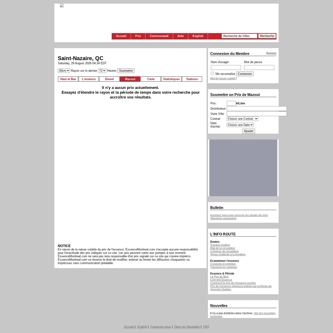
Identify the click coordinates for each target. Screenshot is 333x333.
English (198, 36)
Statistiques (171, 79)
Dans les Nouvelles (187, 326)
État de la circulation (222, 248)
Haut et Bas (68, 79)
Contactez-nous (160, 326)
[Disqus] (130, 173)
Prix (138, 36)
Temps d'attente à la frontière (228, 254)
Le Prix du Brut (219, 276)
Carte (150, 79)
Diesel (109, 79)
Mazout (130, 79)
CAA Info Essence (221, 280)
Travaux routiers (220, 245)
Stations (192, 79)
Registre (271, 53)
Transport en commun (223, 267)
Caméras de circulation (224, 251)
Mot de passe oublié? (223, 78)
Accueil (121, 36)
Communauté (159, 36)
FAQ (206, 326)
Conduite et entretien (223, 264)
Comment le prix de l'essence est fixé (233, 283)
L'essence (89, 79)
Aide (180, 36)
